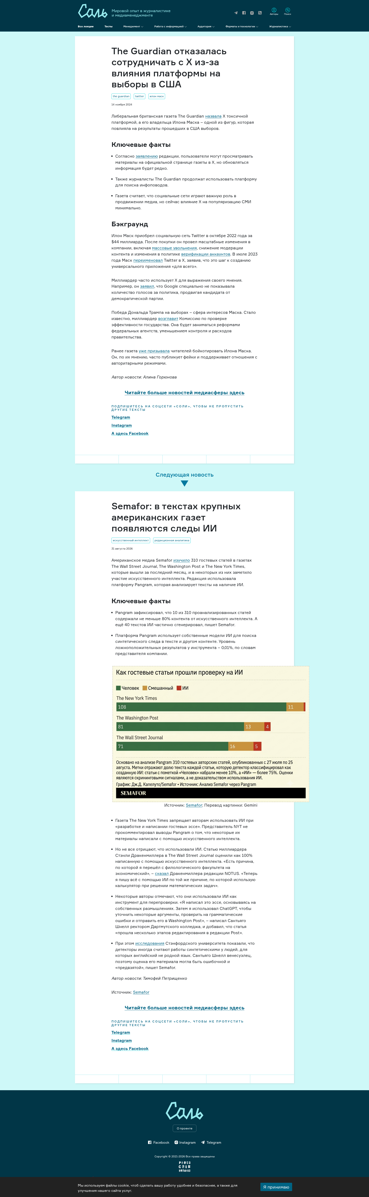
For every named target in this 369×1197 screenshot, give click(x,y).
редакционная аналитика (172, 540)
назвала (213, 116)
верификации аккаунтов (205, 253)
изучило (181, 560)
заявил (147, 286)
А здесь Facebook (130, 433)
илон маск (157, 96)
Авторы (274, 14)
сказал (162, 873)
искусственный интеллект (131, 540)
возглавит (168, 318)
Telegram (120, 417)
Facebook (161, 1142)
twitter (139, 96)
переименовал (148, 260)
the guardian (121, 96)
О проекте (184, 1128)
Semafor (194, 805)
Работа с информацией (169, 26)
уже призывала (154, 350)
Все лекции (86, 26)
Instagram (121, 425)
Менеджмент (131, 26)
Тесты (108, 26)
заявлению (147, 156)
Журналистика (278, 26)
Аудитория (204, 26)
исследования (149, 943)
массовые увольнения (174, 247)
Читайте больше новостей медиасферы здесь (184, 392)
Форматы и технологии (240, 26)
